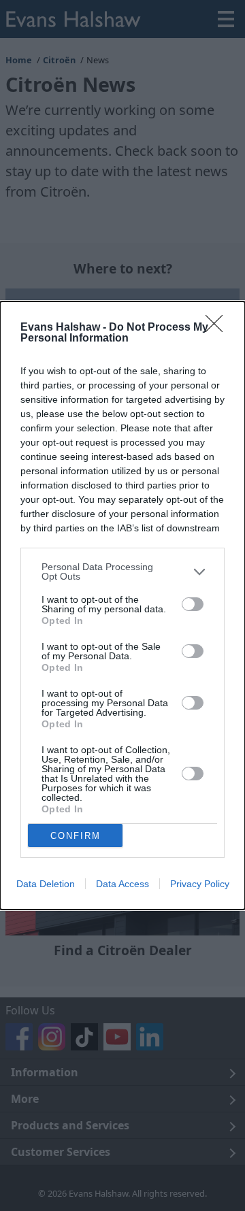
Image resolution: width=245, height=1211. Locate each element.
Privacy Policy (199, 883)
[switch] (192, 604)
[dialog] (122, 605)
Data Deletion (45, 883)
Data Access (122, 883)
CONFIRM (75, 836)
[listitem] (122, 571)
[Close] (218, 328)
